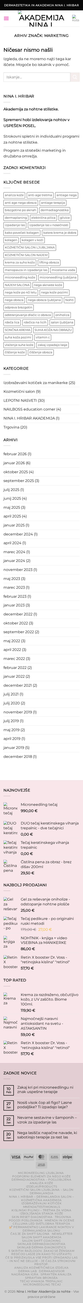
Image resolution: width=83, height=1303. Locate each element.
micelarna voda (63, 270)
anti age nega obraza (21, 202)
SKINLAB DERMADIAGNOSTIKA (41, 1244)
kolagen (11, 240)
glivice (65, 217)
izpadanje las (15, 225)
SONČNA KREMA (17, 330)
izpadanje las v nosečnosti (48, 225)
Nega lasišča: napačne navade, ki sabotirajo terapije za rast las (47, 1135)
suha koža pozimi (18, 337)
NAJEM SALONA (17, 285)
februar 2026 (15, 454)
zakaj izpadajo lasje (52, 345)
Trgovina (11, 427)
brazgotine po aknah (20, 210)
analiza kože (14, 195)
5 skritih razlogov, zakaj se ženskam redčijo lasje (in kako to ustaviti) (41, 1252)
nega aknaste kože (48, 285)
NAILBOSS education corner (29, 409)
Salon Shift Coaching (41, 1240)
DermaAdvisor (52, 1271)
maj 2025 (11, 507)
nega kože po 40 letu (21, 292)
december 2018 (17, 756)
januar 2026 (14, 463)
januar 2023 (14, 605)
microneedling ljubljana (58, 277)
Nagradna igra (24, 1274)
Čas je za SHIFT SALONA (29, 1233)
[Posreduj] (75, 77)
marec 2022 (14, 658)
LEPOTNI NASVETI (20, 400)
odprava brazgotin (18, 307)
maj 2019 (11, 730)
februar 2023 (15, 596)
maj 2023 (11, 578)
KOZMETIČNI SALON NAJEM (26, 255)
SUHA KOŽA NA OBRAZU (53, 330)
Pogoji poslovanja (25, 1220)
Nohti (69, 300)
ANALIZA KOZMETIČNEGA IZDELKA (41, 1267)
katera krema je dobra (59, 232)
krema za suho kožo (20, 262)
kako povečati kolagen (22, 232)
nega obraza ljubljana (44, 300)
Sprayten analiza (56, 1274)
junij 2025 (12, 498)
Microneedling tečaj (42, 1284)
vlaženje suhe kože (19, 345)
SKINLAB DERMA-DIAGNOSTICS (41, 1247)
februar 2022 (15, 667)
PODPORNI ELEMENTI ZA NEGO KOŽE (41, 1176)
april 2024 (12, 543)
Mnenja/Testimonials (41, 1206)
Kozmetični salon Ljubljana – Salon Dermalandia (41, 1191)
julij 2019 (11, 721)
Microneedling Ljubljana (41, 1173)
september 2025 (18, 481)
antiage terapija (53, 202)
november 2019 (17, 712)
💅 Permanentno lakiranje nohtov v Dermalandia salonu (41, 1228)
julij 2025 (11, 490)
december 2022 (18, 614)
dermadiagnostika (55, 210)
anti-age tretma (40, 195)
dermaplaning (16, 217)
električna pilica (43, 217)
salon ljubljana (62, 322)
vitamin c (43, 337)
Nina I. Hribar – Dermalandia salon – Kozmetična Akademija (41, 1198)
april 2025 (12, 516)
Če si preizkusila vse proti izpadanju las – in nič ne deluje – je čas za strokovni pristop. (41, 1261)
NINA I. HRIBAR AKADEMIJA (29, 418)
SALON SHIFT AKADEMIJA (42, 1237)
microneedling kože (20, 277)
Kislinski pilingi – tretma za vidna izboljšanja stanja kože (41, 1211)
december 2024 (18, 534)
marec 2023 (14, 587)
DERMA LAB (27, 1271)
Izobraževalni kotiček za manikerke (35, 383)
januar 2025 (14, 525)
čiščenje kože (15, 352)
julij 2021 (11, 694)
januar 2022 (14, 676)
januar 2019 (13, 747)
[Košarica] (76, 18)
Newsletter (62, 1233)
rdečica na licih (35, 322)
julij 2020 (11, 703)
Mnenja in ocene (59, 1220)
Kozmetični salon (19, 391)
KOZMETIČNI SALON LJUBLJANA (30, 247)
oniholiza (62, 315)
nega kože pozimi (54, 292)
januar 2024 (14, 560)
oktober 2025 (15, 472)
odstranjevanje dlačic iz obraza (28, 315)
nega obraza (14, 300)
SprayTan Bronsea (41, 1277)
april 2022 (12, 649)
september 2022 (18, 632)
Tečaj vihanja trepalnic (41, 1281)
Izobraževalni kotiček (41, 1203)
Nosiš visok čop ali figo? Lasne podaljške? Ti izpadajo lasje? (44, 1104)
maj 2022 (11, 641)
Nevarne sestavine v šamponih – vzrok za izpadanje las (47, 1119)
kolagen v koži (32, 240)
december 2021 (17, 685)
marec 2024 (14, 552)
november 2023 (18, 569)
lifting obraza (49, 262)
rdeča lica (12, 322)
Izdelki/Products (41, 1186)
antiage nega (66, 195)
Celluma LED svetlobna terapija (41, 1223)
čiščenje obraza (40, 352)
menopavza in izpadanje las (26, 270)
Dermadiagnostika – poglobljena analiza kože (41, 1181)
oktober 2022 (15, 623)
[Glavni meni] (6, 18)
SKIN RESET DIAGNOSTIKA (32, 1217)
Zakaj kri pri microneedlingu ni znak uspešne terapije (45, 1089)
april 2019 (12, 738)
